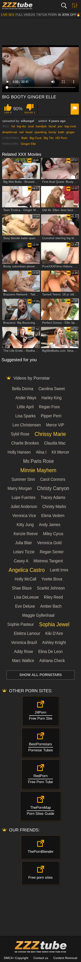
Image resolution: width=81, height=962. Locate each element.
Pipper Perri (51, 415)
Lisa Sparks (25, 415)
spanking (40, 132)
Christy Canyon (53, 488)
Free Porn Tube (40, 779)
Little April (25, 406)
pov (60, 126)
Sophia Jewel (54, 624)
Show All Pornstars (40, 675)
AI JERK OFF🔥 (69, 14)
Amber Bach (51, 606)
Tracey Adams (53, 497)
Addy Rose (23, 651)
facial (52, 126)
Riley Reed (53, 597)
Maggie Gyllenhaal (38, 615)
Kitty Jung (25, 524)
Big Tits (49, 138)
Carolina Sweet (51, 388)
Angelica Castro (27, 570)
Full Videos (25, 14)
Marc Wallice (23, 660)
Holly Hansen (19, 452)
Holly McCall (25, 579)
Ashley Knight (54, 642)
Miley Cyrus (53, 533)
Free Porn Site (40, 715)
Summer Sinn (23, 479)
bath (61, 132)
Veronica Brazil (24, 642)
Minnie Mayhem (38, 470)
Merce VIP (55, 425)
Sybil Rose (20, 434)
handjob (41, 126)
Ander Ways (25, 397)
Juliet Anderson (24, 506)
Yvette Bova (51, 579)
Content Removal (65, 958)
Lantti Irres (59, 570)
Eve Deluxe (25, 606)
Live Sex (7, 14)
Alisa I (41, 452)
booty (52, 132)
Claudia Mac (55, 443)
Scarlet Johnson (51, 588)
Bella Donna (22, 388)
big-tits (21, 126)
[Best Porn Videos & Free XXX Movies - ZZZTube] (23, 5)
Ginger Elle (28, 143)
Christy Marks (54, 506)
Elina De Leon (50, 651)
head (28, 132)
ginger (70, 132)
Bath (24, 138)
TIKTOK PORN (46, 14)
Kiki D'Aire (54, 633)
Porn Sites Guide (40, 811)
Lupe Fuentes (23, 497)
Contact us (40, 958)
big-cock (70, 126)
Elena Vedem (52, 515)
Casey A (21, 560)
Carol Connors (52, 479)
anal (31, 126)
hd (13, 126)
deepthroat (9, 132)
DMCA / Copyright (16, 958)
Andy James (49, 524)
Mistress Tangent (48, 560)
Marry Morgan (20, 488)
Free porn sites (40, 877)
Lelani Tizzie (24, 551)
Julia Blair (23, 542)
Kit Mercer (60, 452)
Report (75, 109)
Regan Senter (52, 551)
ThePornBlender (41, 852)
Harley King (51, 397)
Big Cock (36, 138)
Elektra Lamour (27, 633)
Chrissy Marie (50, 434)
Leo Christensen (27, 425)
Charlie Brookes (25, 443)
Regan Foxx (49, 406)
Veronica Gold (49, 542)
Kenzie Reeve (26, 533)
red (21, 132)
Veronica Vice (24, 515)
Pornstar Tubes (40, 747)
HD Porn (61, 138)
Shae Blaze (22, 588)
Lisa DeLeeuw (26, 597)
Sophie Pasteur (20, 624)
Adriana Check (52, 660)
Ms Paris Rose (38, 461)
